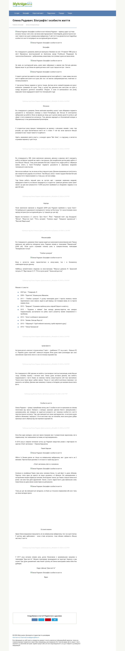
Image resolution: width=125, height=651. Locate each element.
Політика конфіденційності (29, 637)
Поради (61, 13)
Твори (70, 13)
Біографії (26, 13)
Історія (16, 13)
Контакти (16, 637)
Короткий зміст (38, 13)
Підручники (51, 13)
